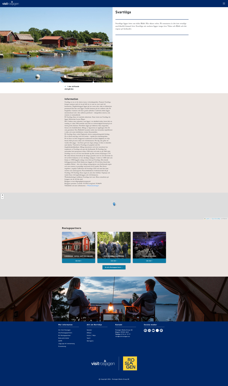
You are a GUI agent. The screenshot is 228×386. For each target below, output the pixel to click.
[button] (110, 45)
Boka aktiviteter (63, 338)
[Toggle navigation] (224, 3)
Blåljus (89, 333)
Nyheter (89, 330)
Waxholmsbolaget (93, 186)
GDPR (60, 341)
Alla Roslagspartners (65, 333)
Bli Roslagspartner (64, 335)
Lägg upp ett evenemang (66, 343)
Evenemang (62, 346)
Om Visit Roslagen (64, 330)
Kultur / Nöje (91, 335)
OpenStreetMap (216, 218)
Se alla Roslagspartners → (114, 267)
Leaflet (207, 218)
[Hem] (10, 3)
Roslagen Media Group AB (120, 379)
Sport (88, 338)
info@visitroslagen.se (122, 336)
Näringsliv (90, 341)
